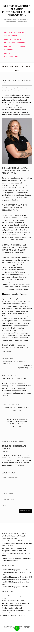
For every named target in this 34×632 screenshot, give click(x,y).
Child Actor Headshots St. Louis (13, 615)
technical (9, 351)
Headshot (6, 90)
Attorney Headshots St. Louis (12, 606)
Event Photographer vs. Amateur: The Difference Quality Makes (17, 421)
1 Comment (16, 90)
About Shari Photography (17, 408)
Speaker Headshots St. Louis (12, 608)
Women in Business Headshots (13, 601)
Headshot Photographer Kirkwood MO (16, 579)
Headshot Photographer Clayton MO (15, 587)
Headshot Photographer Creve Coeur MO (17, 577)
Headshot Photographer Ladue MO (15, 570)
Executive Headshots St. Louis (13, 613)
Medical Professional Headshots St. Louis (17, 603)
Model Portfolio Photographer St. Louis (16, 610)
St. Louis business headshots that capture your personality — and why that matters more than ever (17, 543)
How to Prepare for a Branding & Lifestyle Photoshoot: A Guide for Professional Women (14, 535)
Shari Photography (9, 88)
